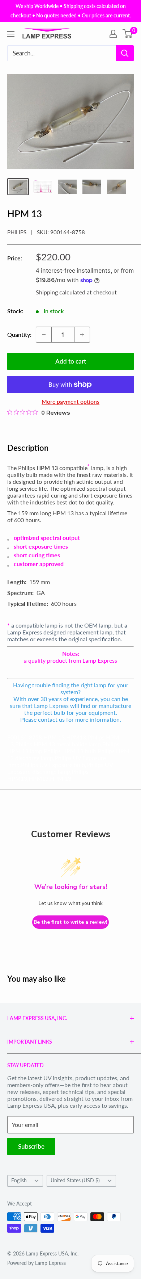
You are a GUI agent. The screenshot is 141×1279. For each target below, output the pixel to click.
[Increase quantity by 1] (82, 334)
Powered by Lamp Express (36, 1263)
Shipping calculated (60, 292)
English (19, 1180)
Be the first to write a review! (70, 922)
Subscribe (31, 1146)
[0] (127, 33)
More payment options (70, 401)
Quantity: (19, 334)
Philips (16, 232)
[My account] (113, 34)
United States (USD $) (75, 1180)
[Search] (125, 53)
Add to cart (70, 361)
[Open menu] (10, 34)
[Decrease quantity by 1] (43, 334)
